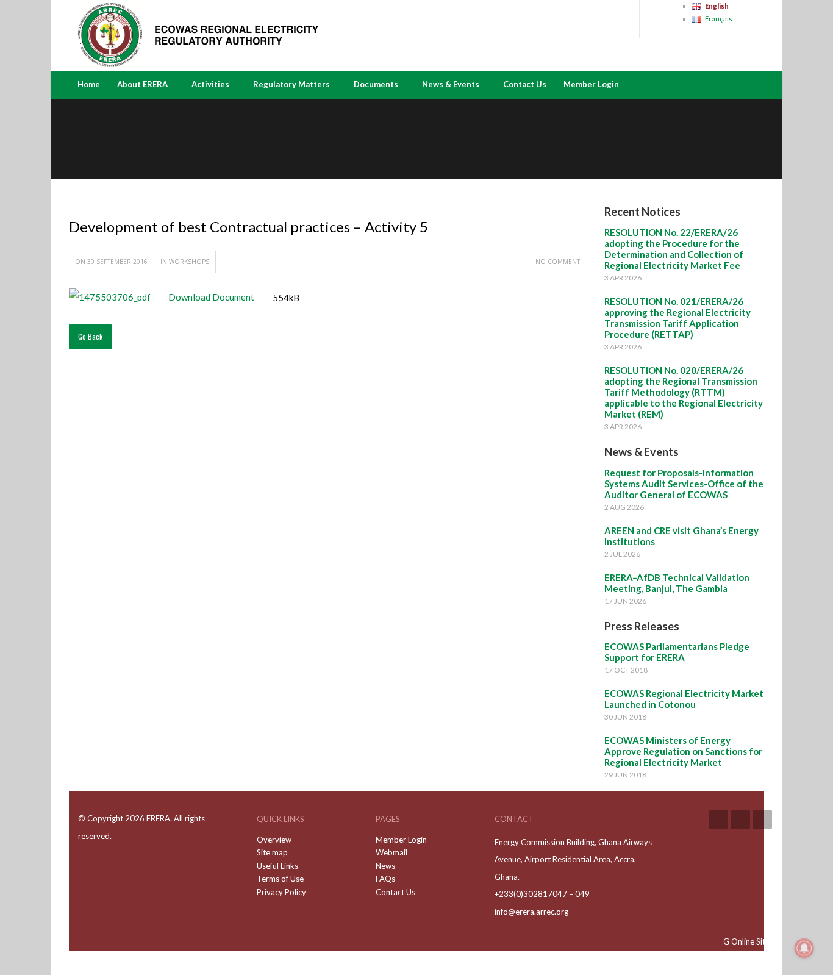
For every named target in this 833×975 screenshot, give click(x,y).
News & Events (450, 84)
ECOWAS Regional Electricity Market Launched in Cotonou (683, 699)
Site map (272, 852)
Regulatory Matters (291, 84)
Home (88, 84)
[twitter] (762, 819)
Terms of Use (280, 879)
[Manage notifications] (804, 948)
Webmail (391, 852)
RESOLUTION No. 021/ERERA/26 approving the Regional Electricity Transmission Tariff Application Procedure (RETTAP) (677, 318)
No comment (557, 261)
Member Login (591, 84)
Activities (210, 84)
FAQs (385, 879)
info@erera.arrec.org (531, 911)
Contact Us (524, 84)
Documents (376, 84)
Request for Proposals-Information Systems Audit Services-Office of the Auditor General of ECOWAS (683, 483)
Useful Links (277, 866)
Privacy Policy (281, 892)
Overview (274, 840)
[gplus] (740, 819)
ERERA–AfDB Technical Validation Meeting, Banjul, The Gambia (676, 583)
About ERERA (142, 84)
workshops (189, 261)
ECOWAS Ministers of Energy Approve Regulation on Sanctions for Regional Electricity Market (683, 751)
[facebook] (718, 819)
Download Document (208, 296)
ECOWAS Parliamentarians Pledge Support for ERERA (676, 652)
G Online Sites (748, 941)
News (385, 866)
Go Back (90, 336)
